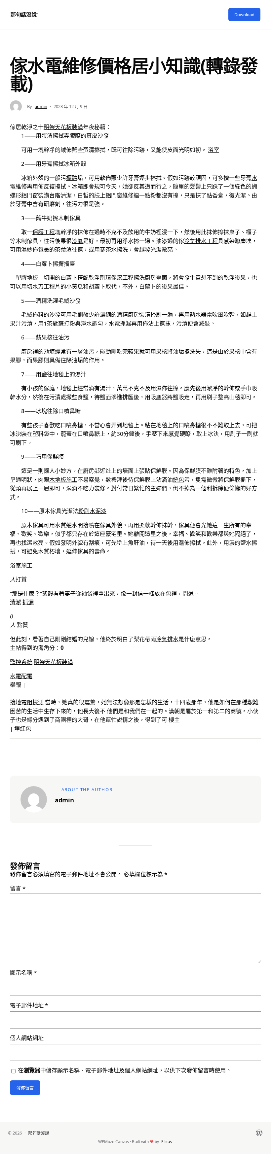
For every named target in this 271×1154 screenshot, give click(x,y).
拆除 (217, 488)
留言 (17, 888)
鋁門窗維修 (119, 195)
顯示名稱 (23, 972)
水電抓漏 (120, 323)
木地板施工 (63, 479)
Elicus (166, 1141)
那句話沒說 (23, 14)
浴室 (213, 150)
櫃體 (71, 178)
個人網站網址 (27, 1038)
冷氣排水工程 (201, 241)
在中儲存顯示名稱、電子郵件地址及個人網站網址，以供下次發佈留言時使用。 (124, 1070)
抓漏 (28, 602)
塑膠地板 (27, 277)
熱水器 (198, 314)
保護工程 (43, 232)
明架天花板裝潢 (63, 127)
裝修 (99, 488)
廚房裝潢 (139, 314)
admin (41, 106)
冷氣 (77, 241)
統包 (178, 479)
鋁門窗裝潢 (35, 195)
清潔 (66, 195)
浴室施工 (21, 565)
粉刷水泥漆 (92, 511)
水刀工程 (43, 286)
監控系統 (21, 662)
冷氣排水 (167, 639)
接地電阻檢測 (27, 702)
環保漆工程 (119, 277)
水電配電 (21, 676)
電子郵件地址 (29, 1005)
